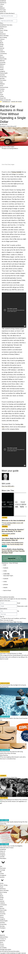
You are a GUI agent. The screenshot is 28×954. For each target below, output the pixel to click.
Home (1, 85)
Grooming (2, 62)
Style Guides (3, 58)
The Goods (3, 9)
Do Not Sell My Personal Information (9, 951)
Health (2, 69)
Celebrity (2, 51)
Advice (2, 66)
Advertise (2, 940)
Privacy (2, 944)
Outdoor (2, 89)
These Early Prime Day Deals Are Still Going (11, 751)
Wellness (2, 8)
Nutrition (2, 75)
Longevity (2, 71)
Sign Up (2, 616)
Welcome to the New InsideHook (13, 520)
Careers (2, 946)
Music (1, 46)
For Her (2, 91)
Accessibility (3, 947)
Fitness (2, 67)
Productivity (3, 76)
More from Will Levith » (8, 486)
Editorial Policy (4, 937)
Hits (1, 866)
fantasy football (16, 172)
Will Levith (4, 124)
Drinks (1, 28)
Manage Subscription (5, 949)
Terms (1, 942)
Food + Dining (3, 30)
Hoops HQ (3, 11)
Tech (1, 92)
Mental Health (4, 73)
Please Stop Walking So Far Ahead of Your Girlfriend (13, 799)
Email (18, 603)
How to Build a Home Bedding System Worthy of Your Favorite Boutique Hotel (13, 551)
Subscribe (8, 13)
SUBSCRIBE (6, 573)
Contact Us (3, 938)
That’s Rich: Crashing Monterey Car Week (11, 653)
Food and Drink (4, 87)
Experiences (3, 2)
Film (1, 41)
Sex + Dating (4, 797)
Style (1, 6)
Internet (2, 48)
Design (2, 44)
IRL (1, 871)
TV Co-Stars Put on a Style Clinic (8, 777)
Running (2, 78)
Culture (2, 4)
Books (1, 42)
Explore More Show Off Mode (8, 753)
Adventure (3, 33)
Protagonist (3, 875)
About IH (2, 935)
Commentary (3, 53)
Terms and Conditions (13, 618)
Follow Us (2, 13)
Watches (2, 60)
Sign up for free (11, 558)
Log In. (11, 575)
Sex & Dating (3, 37)
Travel (1, 32)
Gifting (2, 96)
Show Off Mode (4, 35)
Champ (2, 873)
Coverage (2, 870)
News (1, 55)
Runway (2, 57)
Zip (18, 611)
